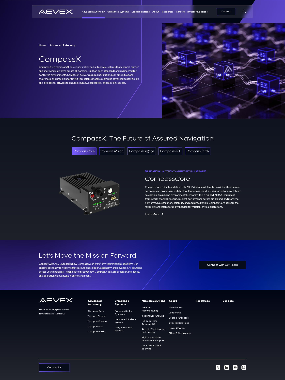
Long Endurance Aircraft (123, 329)
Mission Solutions (153, 301)
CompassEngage (97, 321)
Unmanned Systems (118, 11)
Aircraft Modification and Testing (153, 331)
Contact (226, 11)
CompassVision (96, 316)
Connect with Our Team (222, 265)
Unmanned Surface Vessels (126, 321)
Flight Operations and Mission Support (153, 339)
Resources (167, 11)
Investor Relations (197, 11)
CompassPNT (95, 326)
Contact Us (60, 313)
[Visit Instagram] (243, 367)
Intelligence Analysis (153, 315)
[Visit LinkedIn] (226, 367)
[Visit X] (218, 367)
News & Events (177, 328)
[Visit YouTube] (235, 367)
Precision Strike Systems (123, 313)
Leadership (175, 312)
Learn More (152, 213)
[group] (84, 151)
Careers (180, 11)
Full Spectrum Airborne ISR (149, 322)
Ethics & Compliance (180, 333)
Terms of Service (46, 313)
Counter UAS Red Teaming (151, 347)
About (173, 301)
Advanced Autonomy (93, 11)
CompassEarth (96, 331)
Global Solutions (140, 11)
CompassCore (96, 311)
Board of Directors (179, 317)
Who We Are (175, 307)
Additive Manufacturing (150, 309)
